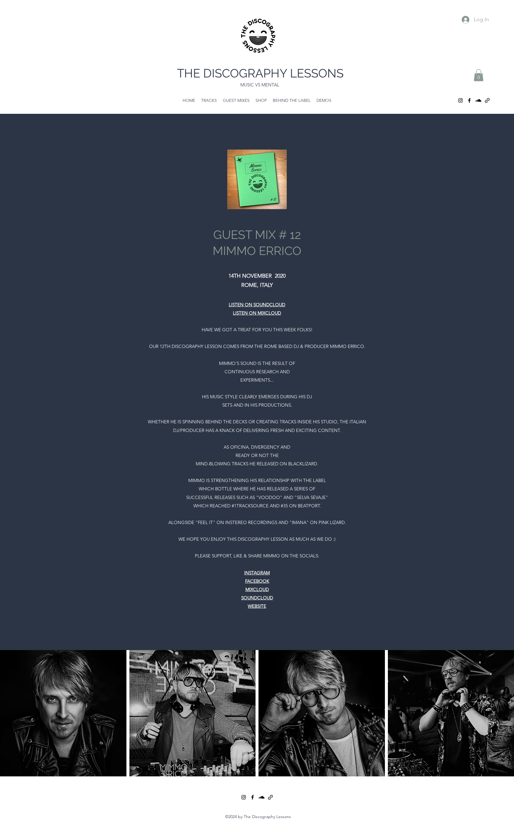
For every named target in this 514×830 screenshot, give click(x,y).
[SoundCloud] (478, 100)
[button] (479, 75)
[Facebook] (469, 100)
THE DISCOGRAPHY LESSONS (260, 73)
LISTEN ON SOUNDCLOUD (257, 304)
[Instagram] (460, 100)
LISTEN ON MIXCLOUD (257, 313)
